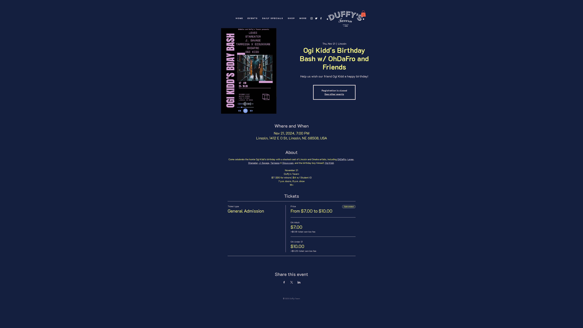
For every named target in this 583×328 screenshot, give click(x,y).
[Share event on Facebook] (284, 282)
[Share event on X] (291, 282)
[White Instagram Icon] (311, 18)
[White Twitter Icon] (316, 18)
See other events (334, 94)
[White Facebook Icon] (320, 18)
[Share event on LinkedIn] (299, 282)
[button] (363, 13)
